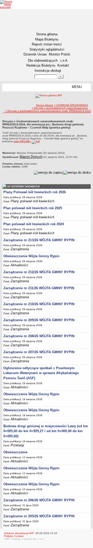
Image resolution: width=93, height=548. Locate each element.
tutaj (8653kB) (22, 141)
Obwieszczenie (15, 452)
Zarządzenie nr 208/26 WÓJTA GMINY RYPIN (38, 336)
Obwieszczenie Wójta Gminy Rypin (31, 256)
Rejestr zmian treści (47, 44)
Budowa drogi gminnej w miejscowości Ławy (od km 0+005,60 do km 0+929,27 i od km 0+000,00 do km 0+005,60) (45, 431)
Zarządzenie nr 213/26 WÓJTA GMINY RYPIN (38, 240)
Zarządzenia (20, 249)
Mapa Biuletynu (46, 39)
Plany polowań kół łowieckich (32, 201)
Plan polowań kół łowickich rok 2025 (32, 208)
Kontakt (63, 65)
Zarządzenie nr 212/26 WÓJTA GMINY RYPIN (38, 272)
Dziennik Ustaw (35, 54)
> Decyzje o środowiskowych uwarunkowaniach (60, 108)
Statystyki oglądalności (46, 49)
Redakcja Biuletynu (40, 65)
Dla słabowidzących (43, 60)
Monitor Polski (59, 54)
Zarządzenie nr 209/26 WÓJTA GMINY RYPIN (38, 320)
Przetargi (17, 445)
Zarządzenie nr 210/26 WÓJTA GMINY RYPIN (38, 304)
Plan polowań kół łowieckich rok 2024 (33, 224)
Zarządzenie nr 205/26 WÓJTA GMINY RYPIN (38, 516)
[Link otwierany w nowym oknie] (9, 4)
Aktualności (19, 265)
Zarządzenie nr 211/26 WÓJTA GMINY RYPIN (38, 288)
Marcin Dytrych (31, 157)
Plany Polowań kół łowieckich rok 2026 (34, 192)
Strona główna (46, 34)
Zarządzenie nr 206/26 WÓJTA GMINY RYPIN (38, 500)
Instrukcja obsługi (48, 70)
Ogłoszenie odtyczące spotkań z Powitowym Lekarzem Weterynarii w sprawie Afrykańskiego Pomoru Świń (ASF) (41, 373)
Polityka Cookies (14, 536)
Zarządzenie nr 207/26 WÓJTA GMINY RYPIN (38, 352)
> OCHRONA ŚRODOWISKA (71, 105)
